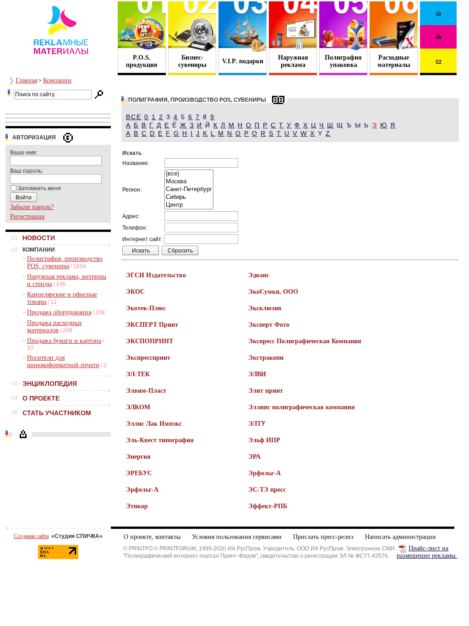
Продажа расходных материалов (54, 326)
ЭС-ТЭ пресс (267, 489)
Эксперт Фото (268, 324)
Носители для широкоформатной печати (63, 361)
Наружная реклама (293, 61)
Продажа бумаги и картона (64, 340)
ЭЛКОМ (138, 407)
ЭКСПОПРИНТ (149, 341)
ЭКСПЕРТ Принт (152, 324)
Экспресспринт (148, 357)
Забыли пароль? (32, 206)
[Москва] (189, 182)
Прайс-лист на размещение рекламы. (427, 552)
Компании (57, 80)
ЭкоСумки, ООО (273, 291)
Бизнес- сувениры (192, 61)
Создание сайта (31, 536)
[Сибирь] (189, 197)
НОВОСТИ (38, 238)
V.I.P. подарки (242, 61)
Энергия (138, 456)
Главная (26, 80)
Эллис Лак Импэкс (154, 423)
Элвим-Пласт (146, 390)
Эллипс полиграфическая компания (301, 407)
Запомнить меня (39, 188)
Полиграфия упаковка (343, 61)
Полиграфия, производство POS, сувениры (65, 262)
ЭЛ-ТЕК (138, 374)
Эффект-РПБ (267, 506)
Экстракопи (266, 357)
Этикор (137, 506)
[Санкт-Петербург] (189, 189)
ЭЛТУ (257, 423)
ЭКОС (135, 291)
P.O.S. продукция (142, 61)
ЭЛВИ (257, 374)
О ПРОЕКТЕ (41, 398)
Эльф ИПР (264, 440)
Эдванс (258, 275)
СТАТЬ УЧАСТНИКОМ (56, 413)
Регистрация (27, 216)
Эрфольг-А (264, 473)
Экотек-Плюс (146, 308)
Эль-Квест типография (160, 440)
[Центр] (189, 205)
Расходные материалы (393, 61)
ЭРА (254, 456)
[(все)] (189, 174)
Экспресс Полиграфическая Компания (304, 341)
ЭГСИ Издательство (156, 275)
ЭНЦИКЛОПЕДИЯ (49, 383)
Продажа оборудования (59, 312)
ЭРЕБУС (139, 473)
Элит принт (265, 390)
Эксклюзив (265, 308)
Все (134, 117)
